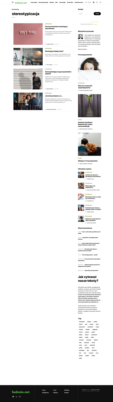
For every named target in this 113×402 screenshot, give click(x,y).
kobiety (80, 334)
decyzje (91, 324)
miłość (92, 337)
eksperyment (82, 326)
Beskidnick (80, 249)
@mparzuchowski (95, 389)
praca (93, 347)
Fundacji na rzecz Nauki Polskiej (87, 309)
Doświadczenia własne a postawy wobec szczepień (93, 208)
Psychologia (48, 23)
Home (43, 390)
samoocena (94, 350)
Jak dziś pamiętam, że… (54, 96)
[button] (13, 2)
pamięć (80, 347)
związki (93, 355)
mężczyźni (86, 342)
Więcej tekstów (82, 49)
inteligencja (94, 329)
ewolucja (81, 329)
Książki (80, 119)
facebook (88, 329)
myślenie (96, 340)
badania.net (94, 302)
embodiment (90, 326)
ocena (85, 345)
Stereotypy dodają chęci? (54, 51)
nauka (80, 345)
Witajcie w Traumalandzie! (88, 161)
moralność (81, 340)
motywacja (88, 340)
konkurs (87, 334)
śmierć (80, 358)
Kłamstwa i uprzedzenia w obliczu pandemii (93, 219)
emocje (97, 326)
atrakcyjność (82, 321)
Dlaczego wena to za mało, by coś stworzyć (93, 197)
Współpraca (45, 392)
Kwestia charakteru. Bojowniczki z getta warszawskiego (85, 124)
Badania (89, 321)
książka (80, 337)
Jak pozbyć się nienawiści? (91, 270)
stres (85, 353)
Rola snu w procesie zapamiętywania (85, 87)
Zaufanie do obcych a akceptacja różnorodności (93, 175)
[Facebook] (93, 2)
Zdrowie (81, 355)
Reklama (55, 392)
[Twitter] (97, 2)
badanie (95, 321)
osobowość (92, 345)
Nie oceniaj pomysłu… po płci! (90, 254)
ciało (86, 324)
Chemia (80, 324)
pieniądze (87, 347)
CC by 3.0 (84, 389)
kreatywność (94, 334)
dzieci (97, 324)
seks (80, 353)
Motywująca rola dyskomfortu (90, 186)
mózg (80, 342)
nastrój (93, 342)
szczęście (91, 353)
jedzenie (87, 332)
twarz (97, 353)
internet (80, 332)
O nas (54, 390)
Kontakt (66, 392)
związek (87, 355)
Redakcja (66, 390)
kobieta (93, 332)
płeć (88, 350)
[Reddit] (20, 396)
